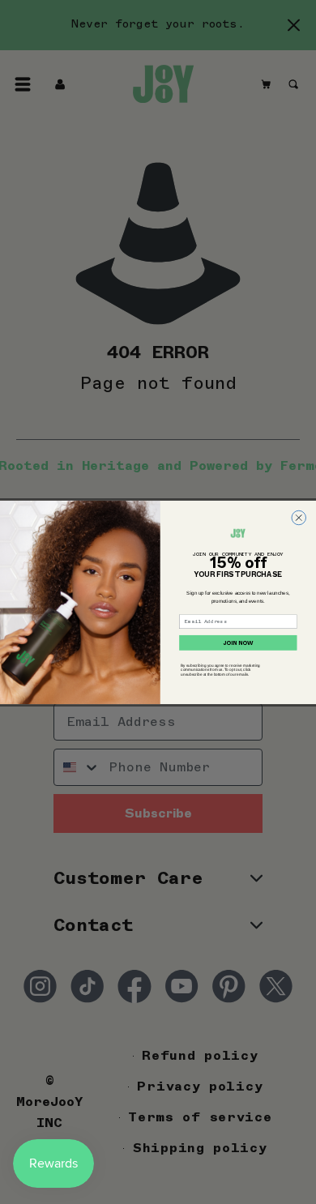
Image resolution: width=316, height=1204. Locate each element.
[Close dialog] (299, 517)
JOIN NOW (238, 642)
